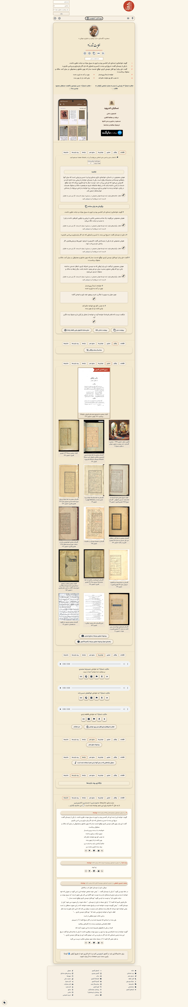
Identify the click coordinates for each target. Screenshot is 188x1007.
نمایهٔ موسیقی (130, 981)
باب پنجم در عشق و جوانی (88, 38)
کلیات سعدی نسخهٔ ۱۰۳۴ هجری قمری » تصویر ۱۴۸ (69, 454)
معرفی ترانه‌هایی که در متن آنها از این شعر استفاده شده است (95, 762)
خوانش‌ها (100, 152)
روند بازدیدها (75, 152)
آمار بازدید (68, 987)
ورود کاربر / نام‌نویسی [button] (95, 18)
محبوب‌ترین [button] (95, 803)
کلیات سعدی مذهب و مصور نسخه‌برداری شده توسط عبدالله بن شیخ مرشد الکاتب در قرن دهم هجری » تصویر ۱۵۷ (69, 587)
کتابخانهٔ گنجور (95, 979)
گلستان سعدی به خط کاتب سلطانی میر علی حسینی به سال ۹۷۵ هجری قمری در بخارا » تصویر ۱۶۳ (119, 540)
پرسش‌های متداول (66, 973)
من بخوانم (77, 727)
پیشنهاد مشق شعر (94, 745)
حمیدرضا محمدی (85, 669)
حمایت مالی (67, 979)
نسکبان (97, 995)
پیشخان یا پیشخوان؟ (93, 992)
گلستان (101, 38)
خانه (132, 971)
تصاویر (108, 152)
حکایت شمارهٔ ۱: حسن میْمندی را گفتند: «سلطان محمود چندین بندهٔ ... (73, 87)
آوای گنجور (96, 987)
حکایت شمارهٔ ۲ (94, 45)
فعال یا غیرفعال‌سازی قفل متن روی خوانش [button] (101, 727)
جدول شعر (131, 976)
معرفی (69, 971)
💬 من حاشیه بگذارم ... (76, 805)
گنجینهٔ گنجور (95, 981)
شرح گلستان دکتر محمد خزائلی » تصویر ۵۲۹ (94, 624)
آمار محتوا (68, 981)
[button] (132, 18)
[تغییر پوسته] (4, 1002)
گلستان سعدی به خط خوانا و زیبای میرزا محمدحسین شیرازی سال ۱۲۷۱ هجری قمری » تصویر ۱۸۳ (69, 501)
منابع (69, 990)
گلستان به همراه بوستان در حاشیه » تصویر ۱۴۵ (94, 542)
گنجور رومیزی (95, 973)
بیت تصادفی (130, 973)
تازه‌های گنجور (130, 990)
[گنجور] (129, 6)
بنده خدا (124, 863)
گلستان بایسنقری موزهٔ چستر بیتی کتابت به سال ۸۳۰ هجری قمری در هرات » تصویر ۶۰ (119, 629)
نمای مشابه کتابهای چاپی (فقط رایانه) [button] (78, 330)
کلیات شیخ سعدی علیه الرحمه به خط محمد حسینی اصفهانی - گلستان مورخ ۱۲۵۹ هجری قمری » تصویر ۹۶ (119, 500)
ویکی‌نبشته (91, 161)
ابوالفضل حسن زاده (85, 693)
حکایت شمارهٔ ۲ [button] (104, 669)
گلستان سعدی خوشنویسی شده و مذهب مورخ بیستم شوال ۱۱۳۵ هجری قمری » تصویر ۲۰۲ (69, 544)
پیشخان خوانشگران (93, 990)
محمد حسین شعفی (120, 883)
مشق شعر (92, 152)
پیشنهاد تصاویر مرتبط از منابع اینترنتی (96, 636)
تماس (69, 992)
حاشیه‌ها (66, 152)
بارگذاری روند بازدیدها (94, 783)
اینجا (89, 672)
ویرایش (87, 199)
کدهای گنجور (95, 971)
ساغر (97, 976)
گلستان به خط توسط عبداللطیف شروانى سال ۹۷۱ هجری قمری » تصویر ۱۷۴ (119, 584)
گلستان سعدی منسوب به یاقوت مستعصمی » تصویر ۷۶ (69, 623)
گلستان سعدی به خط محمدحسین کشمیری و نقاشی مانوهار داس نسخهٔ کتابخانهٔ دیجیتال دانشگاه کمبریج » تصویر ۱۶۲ (94, 458)
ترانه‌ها (84, 152)
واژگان (115, 152)
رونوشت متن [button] (120, 330)
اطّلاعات (122, 152)
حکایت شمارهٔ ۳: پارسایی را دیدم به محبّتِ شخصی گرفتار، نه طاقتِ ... (114, 87)
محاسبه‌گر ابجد (95, 984)
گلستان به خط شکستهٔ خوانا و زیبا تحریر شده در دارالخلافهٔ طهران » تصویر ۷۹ (94, 500)
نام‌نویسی (100, 954)
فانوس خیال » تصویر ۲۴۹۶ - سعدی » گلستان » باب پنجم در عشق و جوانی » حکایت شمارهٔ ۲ (119, 444)
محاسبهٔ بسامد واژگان (95, 350)
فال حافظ (131, 979)
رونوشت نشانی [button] (102, 330)
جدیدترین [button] (86, 803)
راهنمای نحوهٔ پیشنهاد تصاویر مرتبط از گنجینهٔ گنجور (95, 641)
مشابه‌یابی (131, 987)
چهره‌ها (69, 976)
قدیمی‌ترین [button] (77, 803)
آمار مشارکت (67, 984)
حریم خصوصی (67, 995)
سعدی (107, 38)
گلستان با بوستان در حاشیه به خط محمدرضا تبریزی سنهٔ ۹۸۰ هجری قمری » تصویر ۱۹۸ (94, 582)
